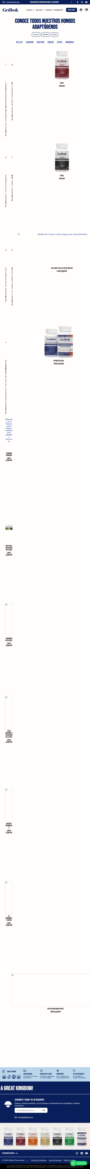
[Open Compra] (33, 10)
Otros (55, 34)
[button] (17, 2)
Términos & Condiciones (39, 1160)
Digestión (40, 42)
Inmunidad (70, 42)
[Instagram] (82, 2)
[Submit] (44, 1110)
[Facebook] (81, 1153)
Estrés (59, 42)
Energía (51, 42)
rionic (26, 1160)
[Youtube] (86, 2)
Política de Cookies (70, 1160)
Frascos (36, 34)
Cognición (29, 42)
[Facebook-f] (77, 2)
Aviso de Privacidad (55, 1160)
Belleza (19, 42)
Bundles (46, 34)
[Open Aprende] (43, 10)
